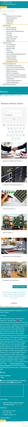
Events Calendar (22, 292)
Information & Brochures (20, 296)
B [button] (11, 125)
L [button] (23, 128)
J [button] (17, 128)
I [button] (14, 128)
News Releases (14, 292)
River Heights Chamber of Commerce (11, 310)
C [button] (14, 125)
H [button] (11, 128)
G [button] (8, 128)
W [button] (23, 135)
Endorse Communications (20, 426)
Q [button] (22, 132)
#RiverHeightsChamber (17, 363)
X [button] (12, 138)
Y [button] (15, 138)
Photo (3, 372)
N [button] (12, 132)
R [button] (7, 135)
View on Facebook (5, 375)
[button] (20, 286)
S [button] (11, 135)
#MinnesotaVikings (6, 365)
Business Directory (6, 292)
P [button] (19, 132)
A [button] (8, 125)
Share (2, 377)
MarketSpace (23, 294)
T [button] (14, 135)
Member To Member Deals (13, 294)
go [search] (14, 118)
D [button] (17, 125)
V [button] (20, 135)
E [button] (20, 125)
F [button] (23, 125)
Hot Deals (5, 294)
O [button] (15, 132)
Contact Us (11, 296)
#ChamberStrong (5, 367)
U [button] (17, 135)
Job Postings (5, 296)
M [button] (9, 132)
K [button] (20, 128)
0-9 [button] (4, 125)
